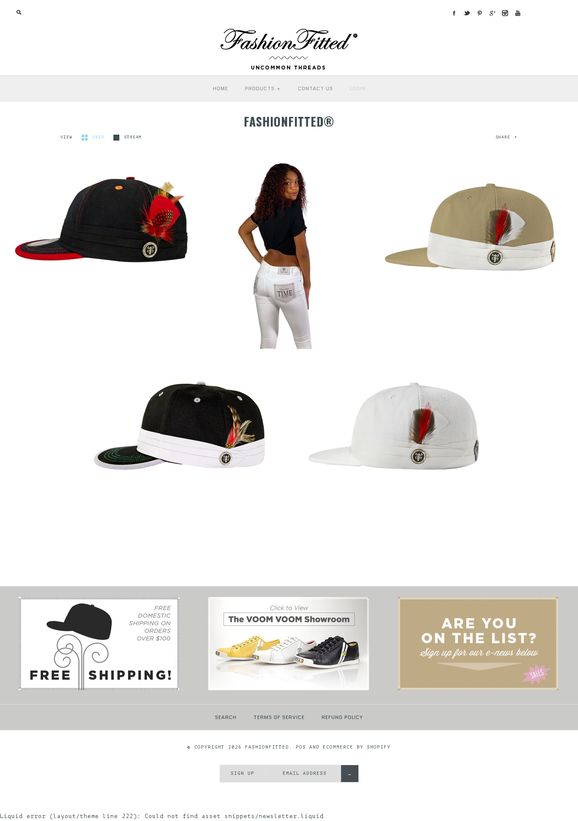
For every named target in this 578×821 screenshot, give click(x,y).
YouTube (517, 13)
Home (220, 88)
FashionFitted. (268, 747)
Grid (99, 137)
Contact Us (315, 88)
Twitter (466, 13)
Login (358, 88)
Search (226, 717)
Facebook (454, 13)
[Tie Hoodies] (478, 688)
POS (301, 747)
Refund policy (342, 717)
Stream (133, 137)
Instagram (504, 13)
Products (263, 88)
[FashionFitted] (289, 31)
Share (506, 137)
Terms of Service (279, 717)
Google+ (492, 13)
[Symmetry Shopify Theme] (99, 688)
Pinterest (479, 13)
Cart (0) (551, 12)
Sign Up (242, 773)
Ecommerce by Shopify (357, 747)
